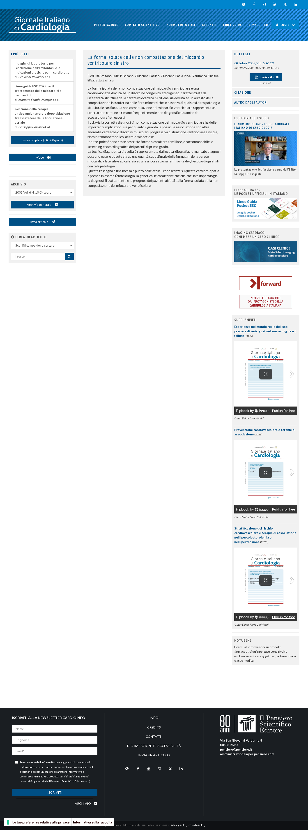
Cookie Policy (197, 825)
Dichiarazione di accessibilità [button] (154, 746)
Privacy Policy (179, 825)
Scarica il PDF (268, 77)
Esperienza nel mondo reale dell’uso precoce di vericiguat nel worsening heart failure (265, 331)
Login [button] (285, 25)
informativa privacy (52, 762)
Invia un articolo (154, 755)
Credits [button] (154, 727)
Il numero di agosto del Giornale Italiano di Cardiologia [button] (262, 125)
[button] (12, 237)
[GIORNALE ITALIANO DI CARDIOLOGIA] (42, 25)
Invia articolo (39, 222)
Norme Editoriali (181, 25)
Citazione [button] (242, 92)
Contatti (154, 736)
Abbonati (209, 25)
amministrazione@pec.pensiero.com (247, 754)
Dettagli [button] (242, 54)
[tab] (265, 54)
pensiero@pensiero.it (236, 749)
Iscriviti (54, 792)
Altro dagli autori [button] (251, 102)
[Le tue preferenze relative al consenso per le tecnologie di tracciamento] (8, 822)
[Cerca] (69, 256)
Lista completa (42, 140)
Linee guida (232, 25)
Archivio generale (39, 204)
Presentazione (106, 25)
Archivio (83, 803)
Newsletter (258, 25)
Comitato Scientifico (142, 25)
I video (39, 157)
